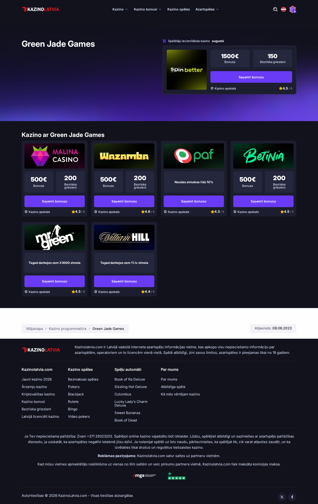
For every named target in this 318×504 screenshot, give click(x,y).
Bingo (73, 409)
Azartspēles (205, 9)
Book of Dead (126, 420)
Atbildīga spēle (173, 387)
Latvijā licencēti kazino (40, 416)
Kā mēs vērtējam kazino (180, 394)
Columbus (123, 394)
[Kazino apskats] (187, 70)
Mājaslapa (34, 328)
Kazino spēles (178, 9)
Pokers (74, 387)
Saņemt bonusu (251, 77)
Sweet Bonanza (127, 413)
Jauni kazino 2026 (37, 379)
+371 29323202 (99, 436)
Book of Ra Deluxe (130, 379)
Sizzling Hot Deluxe (131, 387)
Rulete (73, 402)
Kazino (118, 9)
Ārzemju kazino (34, 387)
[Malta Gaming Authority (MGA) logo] (144, 475)
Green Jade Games (108, 328)
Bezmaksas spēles (83, 379)
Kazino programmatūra (67, 328)
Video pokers (79, 416)
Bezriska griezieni (36, 409)
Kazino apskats (225, 88)
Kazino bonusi (145, 9)
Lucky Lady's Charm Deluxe (131, 403)
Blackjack (76, 394)
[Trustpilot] (176, 475)
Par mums (169, 379)
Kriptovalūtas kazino (38, 394)
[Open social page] (282, 497)
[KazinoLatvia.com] (40, 9)
